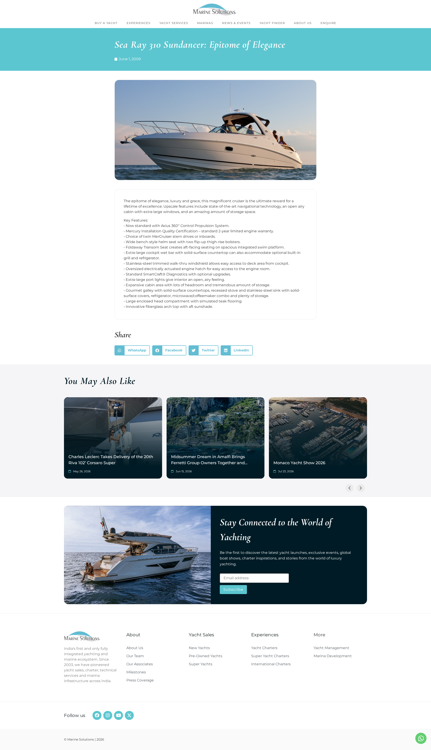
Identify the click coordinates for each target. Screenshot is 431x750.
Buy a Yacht (106, 23)
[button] (132, 350)
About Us (303, 23)
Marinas (205, 23)
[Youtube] (118, 715)
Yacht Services (173, 23)
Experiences (138, 23)
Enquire (328, 23)
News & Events (236, 23)
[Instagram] (107, 715)
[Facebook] (96, 715)
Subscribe (233, 589)
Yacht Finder (272, 23)
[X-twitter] (129, 715)
